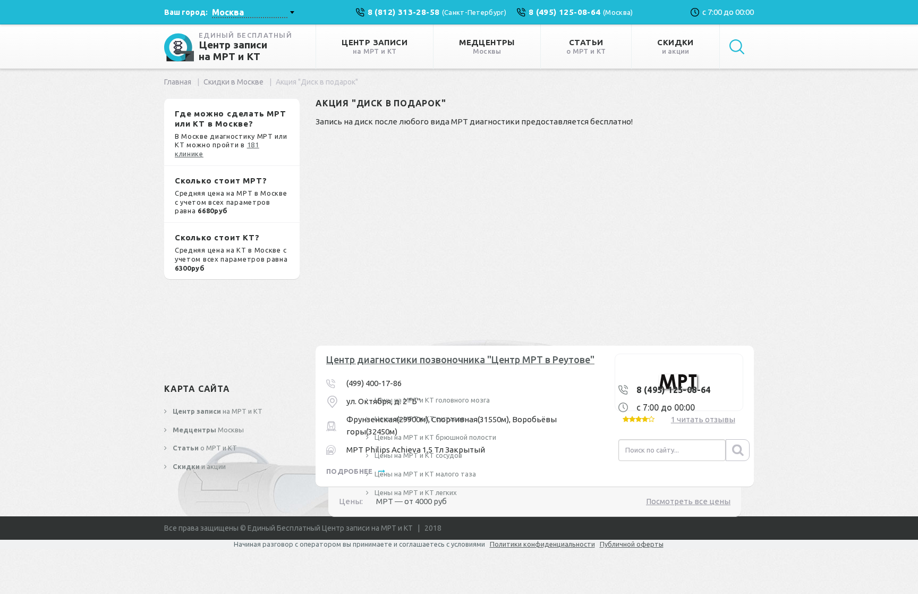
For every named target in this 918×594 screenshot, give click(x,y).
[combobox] (253, 12)
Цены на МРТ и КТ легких (415, 492)
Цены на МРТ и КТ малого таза (424, 474)
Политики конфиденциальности (542, 544)
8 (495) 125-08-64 (673, 390)
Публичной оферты (632, 544)
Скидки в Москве (233, 82)
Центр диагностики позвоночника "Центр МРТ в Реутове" (460, 359)
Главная (177, 82)
